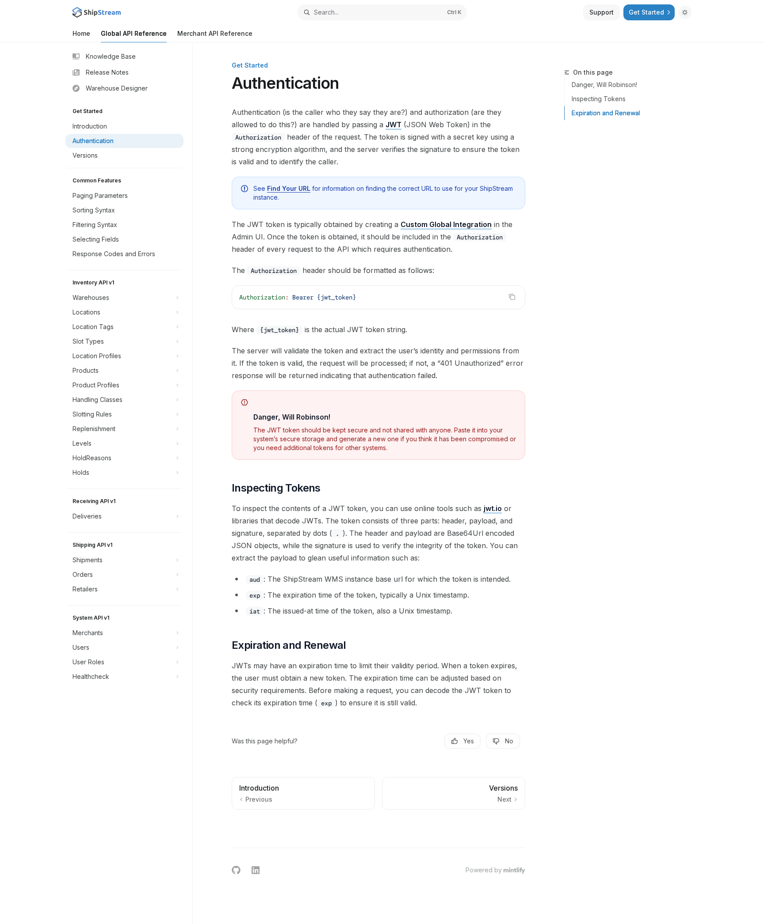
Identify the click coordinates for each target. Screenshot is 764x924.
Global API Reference (134, 33)
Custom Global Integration (446, 224)
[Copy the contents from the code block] (512, 297)
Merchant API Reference (214, 33)
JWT (393, 124)
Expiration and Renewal (606, 113)
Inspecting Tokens (599, 98)
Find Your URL (288, 188)
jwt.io (493, 508)
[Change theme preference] (684, 12)
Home (81, 33)
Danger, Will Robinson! (604, 84)
